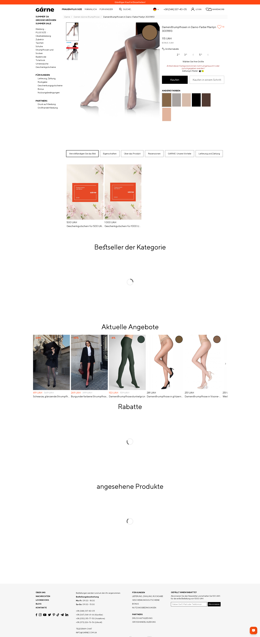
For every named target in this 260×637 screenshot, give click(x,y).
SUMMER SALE (43, 23)
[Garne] (45, 9)
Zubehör (40, 39)
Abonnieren (214, 604)
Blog (38, 604)
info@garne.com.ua (86, 632)
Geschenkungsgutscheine (50, 85)
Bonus (41, 89)
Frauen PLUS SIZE (72, 9)
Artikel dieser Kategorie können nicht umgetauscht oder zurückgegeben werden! (193, 67)
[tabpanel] (145, 196)
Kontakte (41, 608)
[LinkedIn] (66, 615)
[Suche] (120, 9)
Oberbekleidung (43, 36)
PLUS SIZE (41, 32)
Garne (67, 17)
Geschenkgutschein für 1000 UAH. (123, 226)
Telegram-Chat (84, 629)
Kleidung (40, 29)
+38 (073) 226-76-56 (85, 622)
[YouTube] (44, 615)
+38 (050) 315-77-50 (85, 618)
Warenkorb (218, 9)
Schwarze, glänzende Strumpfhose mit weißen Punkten (51, 396)
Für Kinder (106, 9)
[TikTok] (58, 614)
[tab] (132, 153)
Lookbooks (42, 600)
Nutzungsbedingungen (49, 92)
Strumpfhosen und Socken (44, 51)
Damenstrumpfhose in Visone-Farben (203, 396)
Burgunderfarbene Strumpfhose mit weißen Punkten (89, 396)
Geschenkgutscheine (46, 67)
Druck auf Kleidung (47, 104)
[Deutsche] (156, 9)
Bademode (41, 57)
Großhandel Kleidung (48, 107)
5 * (200, 54)
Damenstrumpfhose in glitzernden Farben (165, 396)
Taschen (40, 43)
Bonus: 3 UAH (168, 43)
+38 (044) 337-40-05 (175, 9)
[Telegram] (62, 614)
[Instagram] (40, 614)
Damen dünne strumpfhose (87, 17)
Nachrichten (43, 596)
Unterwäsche (42, 63)
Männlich (91, 9)
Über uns (41, 592)
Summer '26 (42, 16)
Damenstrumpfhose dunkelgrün (127, 396)
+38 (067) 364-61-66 (85, 615)
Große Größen (46, 20)
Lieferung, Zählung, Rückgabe (47, 80)
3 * (185, 54)
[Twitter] (49, 614)
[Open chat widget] (253, 630)
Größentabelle (172, 49)
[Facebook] (36, 614)
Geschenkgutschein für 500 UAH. (85, 226)
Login (198, 9)
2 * (178, 54)
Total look (40, 60)
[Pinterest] (54, 614)
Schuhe (39, 46)
